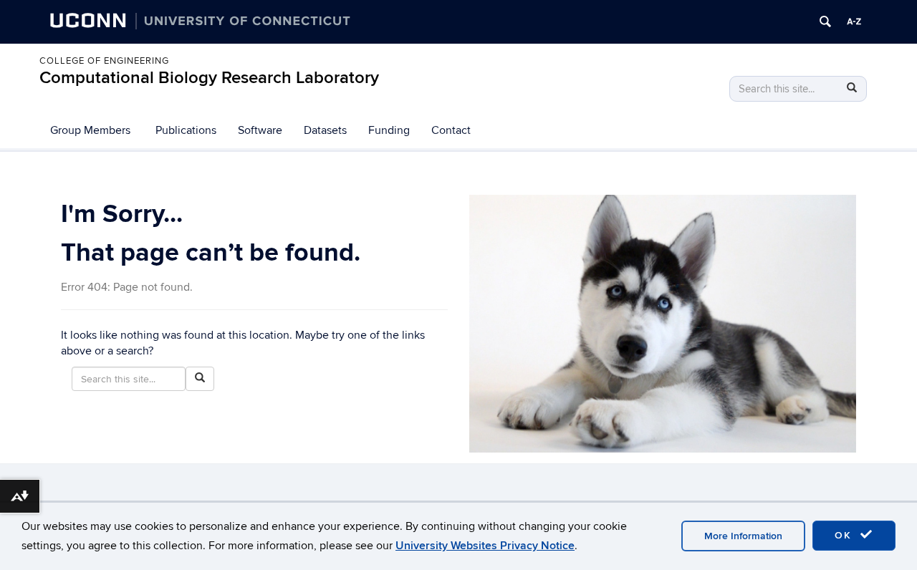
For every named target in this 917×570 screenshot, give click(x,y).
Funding (389, 130)
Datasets (325, 130)
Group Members (90, 130)
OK (845, 535)
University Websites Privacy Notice (485, 545)
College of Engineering (104, 61)
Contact (451, 130)
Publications (185, 130)
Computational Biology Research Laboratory (209, 77)
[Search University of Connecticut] (825, 21)
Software (260, 130)
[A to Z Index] (853, 21)
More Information (743, 536)
